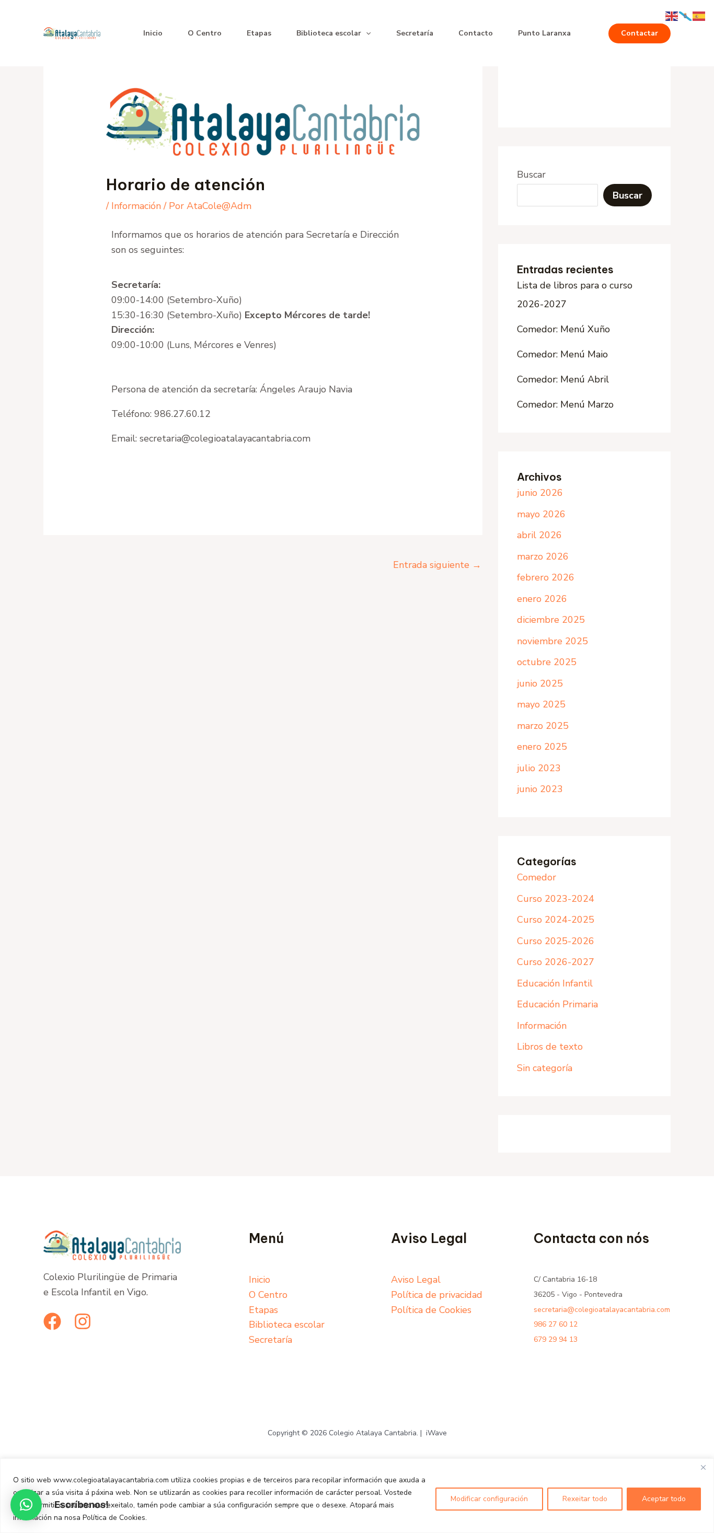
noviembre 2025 (552, 641)
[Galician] (686, 15)
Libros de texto (550, 1046)
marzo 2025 (543, 725)
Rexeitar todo (584, 1499)
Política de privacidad (436, 1294)
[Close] (703, 1467)
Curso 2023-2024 (555, 898)
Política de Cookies (431, 1310)
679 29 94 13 (556, 1339)
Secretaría (414, 33)
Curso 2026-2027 (555, 962)
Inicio (153, 33)
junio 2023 (540, 789)
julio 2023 (539, 768)
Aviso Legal (416, 1279)
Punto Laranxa (544, 33)
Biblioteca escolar (328, 33)
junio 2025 (540, 683)
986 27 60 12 (556, 1324)
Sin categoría (544, 1068)
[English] (672, 15)
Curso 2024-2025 (555, 919)
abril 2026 (539, 535)
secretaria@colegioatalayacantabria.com (602, 1310)
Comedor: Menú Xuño (563, 329)
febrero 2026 (545, 577)
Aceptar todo (664, 1499)
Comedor (536, 877)
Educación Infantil (555, 983)
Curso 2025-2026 (555, 941)
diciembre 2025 (551, 619)
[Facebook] (52, 1321)
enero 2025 (542, 746)
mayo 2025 (541, 704)
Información (136, 206)
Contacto (475, 33)
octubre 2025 (547, 662)
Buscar (531, 174)
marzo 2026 (543, 556)
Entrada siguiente (437, 565)
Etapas (259, 33)
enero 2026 (542, 599)
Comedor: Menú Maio (562, 354)
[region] (357, 1495)
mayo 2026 (541, 514)
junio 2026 (540, 492)
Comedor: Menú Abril (563, 379)
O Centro (205, 33)
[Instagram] (82, 1321)
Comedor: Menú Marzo (565, 404)
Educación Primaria (557, 1004)
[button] (366, 33)
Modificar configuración (489, 1499)
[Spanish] (699, 15)
